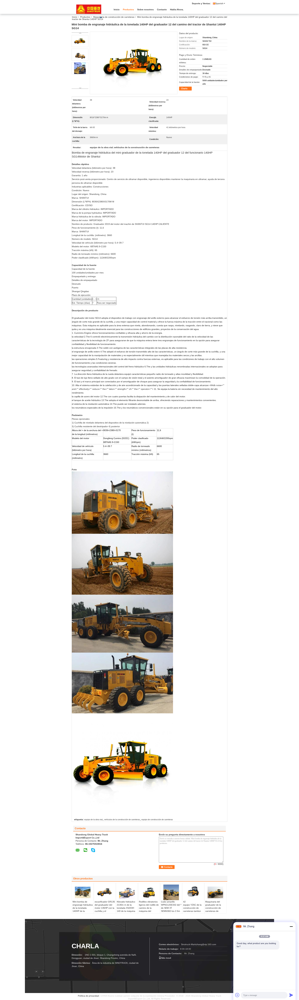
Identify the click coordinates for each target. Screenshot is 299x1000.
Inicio (117, 9)
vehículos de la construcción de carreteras (122, 820)
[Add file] (237, 995)
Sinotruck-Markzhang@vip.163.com (198, 944)
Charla (184, 88)
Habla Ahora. (177, 9)
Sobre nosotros (145, 9)
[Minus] (291, 926)
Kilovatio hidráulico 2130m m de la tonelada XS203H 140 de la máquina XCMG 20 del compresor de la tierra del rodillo (126, 911)
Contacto (162, 9)
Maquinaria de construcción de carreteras (113, 17)
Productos (128, 9)
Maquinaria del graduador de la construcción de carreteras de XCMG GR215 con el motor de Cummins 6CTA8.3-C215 (215, 912)
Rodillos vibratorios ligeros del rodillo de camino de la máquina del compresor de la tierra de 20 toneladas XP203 (149, 911)
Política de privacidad (88, 996)
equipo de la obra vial (93, 820)
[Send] (291, 995)
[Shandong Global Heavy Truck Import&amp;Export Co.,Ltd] (89, 9)
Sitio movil (166, 958)
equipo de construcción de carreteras (157, 820)
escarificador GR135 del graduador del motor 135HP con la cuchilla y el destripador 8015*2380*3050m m (105, 911)
